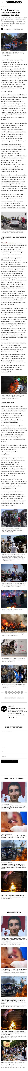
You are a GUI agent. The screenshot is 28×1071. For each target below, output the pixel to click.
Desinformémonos (8, 243)
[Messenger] (9, 692)
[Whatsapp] (18, 692)
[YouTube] (11, 717)
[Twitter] (12, 692)
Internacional (4, 6)
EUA (6, 698)
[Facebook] (6, 692)
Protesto (20, 698)
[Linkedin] (15, 692)
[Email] (22, 692)
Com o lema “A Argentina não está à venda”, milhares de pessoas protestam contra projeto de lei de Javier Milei (13, 897)
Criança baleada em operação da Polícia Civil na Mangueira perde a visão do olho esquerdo (14, 836)
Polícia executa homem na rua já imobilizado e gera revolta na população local (13, 1063)
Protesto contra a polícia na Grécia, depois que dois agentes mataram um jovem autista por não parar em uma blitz (14, 807)
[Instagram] (16, 717)
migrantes (12, 698)
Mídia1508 (11, 706)
